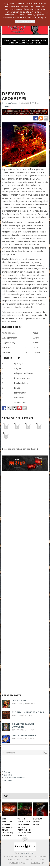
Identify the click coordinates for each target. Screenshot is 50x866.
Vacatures (8, 780)
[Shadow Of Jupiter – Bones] (40, 809)
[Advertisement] (25, 67)
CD (33, 103)
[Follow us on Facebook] (35, 118)
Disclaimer (8, 775)
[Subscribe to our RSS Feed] (40, 118)
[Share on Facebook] (4, 408)
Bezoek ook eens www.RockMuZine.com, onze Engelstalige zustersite (25, 41)
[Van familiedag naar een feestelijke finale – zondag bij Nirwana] (9, 809)
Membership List (17, 863)
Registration (37, 863)
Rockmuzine (28, 853)
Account (40, 860)
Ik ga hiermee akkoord (25, 21)
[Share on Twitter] (9, 408)
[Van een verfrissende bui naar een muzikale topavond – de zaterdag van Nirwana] (25, 809)
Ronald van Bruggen (10, 103)
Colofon (7, 772)
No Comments (17, 704)
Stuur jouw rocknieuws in (14, 778)
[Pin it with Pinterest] (19, 408)
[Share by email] (24, 408)
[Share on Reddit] (14, 408)
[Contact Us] (46, 118)
